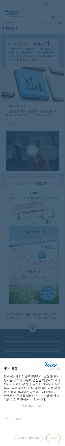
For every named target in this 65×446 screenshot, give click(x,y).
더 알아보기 (28, 405)
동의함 (53, 438)
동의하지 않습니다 (29, 438)
